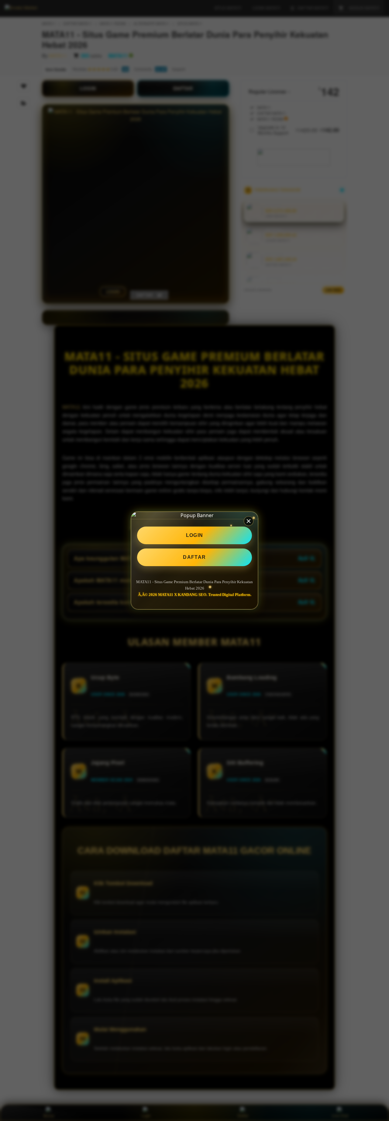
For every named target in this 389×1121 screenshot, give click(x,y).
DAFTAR (194, 557)
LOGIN (194, 535)
